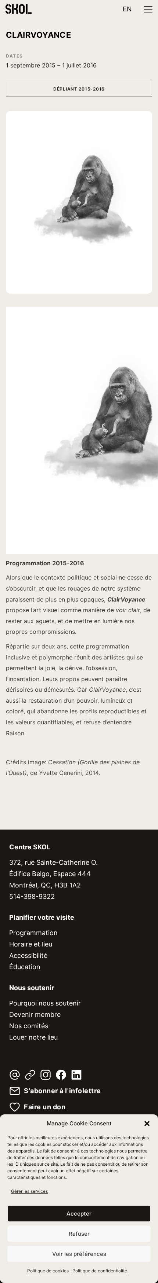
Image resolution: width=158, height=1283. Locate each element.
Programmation (33, 933)
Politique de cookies (48, 1270)
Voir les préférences (79, 1253)
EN (127, 9)
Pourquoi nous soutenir (45, 1003)
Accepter (79, 1213)
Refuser (79, 1233)
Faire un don (44, 1107)
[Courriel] (14, 1074)
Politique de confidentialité (99, 1270)
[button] (147, 1123)
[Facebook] (61, 1074)
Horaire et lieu (30, 944)
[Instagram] (45, 1074)
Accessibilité (28, 955)
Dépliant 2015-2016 (79, 89)
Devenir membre (35, 1014)
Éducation (24, 967)
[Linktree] (30, 1074)
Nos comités (28, 1026)
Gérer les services (29, 1191)
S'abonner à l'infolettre (62, 1091)
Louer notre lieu (33, 1037)
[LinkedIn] (76, 1074)
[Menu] (148, 9)
